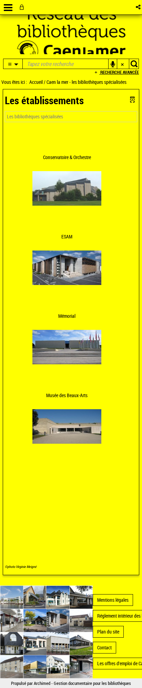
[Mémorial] (66, 346)
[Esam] (66, 267)
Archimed (42, 683)
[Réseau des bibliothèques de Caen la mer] (46, 631)
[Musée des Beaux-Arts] (66, 425)
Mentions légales (113, 600)
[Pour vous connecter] (23, 7)
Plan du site (108, 631)
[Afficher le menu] (8, 7)
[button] (138, 7)
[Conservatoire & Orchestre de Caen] (66, 187)
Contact (104, 647)
